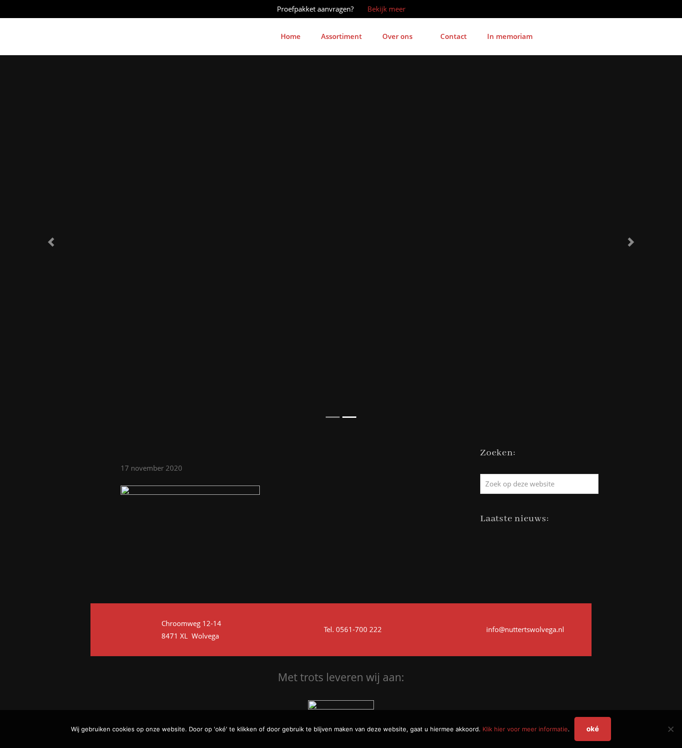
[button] (51, 242)
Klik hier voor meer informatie (525, 729)
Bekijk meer (386, 8)
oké (592, 728)
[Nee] (670, 729)
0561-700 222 (358, 629)
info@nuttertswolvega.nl (525, 629)
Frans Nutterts (105, 20)
